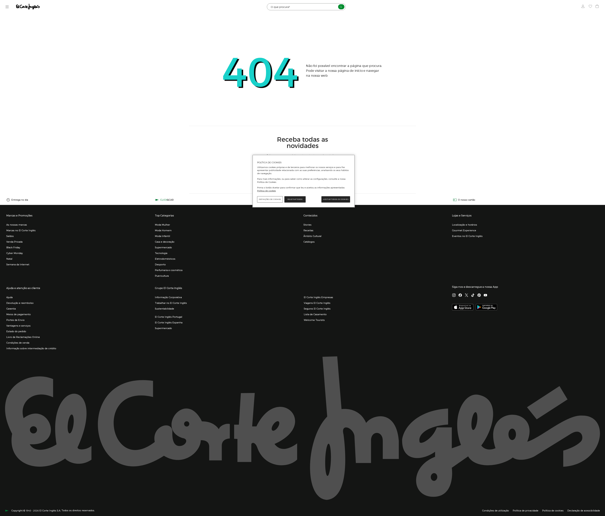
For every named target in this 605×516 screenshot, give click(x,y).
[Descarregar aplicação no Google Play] (486, 307)
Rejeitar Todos (295, 199)
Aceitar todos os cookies (335, 199)
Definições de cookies (270, 199)
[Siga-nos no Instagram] (454, 295)
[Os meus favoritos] (591, 7)
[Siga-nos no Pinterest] (479, 295)
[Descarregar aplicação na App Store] (462, 307)
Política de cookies (266, 190)
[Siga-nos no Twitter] (466, 295)
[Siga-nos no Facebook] (460, 295)
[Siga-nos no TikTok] (473, 295)
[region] (303, 181)
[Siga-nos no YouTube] (485, 295)
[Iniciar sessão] (583, 7)
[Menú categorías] (7, 7)
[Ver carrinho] (597, 7)
